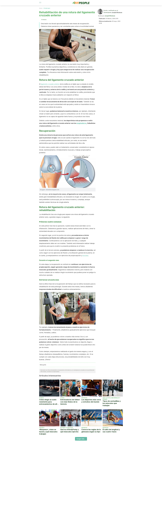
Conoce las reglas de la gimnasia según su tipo (91, 431)
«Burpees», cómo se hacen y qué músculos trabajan (48, 432)
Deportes (84, 397)
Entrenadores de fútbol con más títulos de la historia (70, 402)
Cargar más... (81, 439)
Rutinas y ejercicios (66, 427)
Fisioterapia (47, 8)
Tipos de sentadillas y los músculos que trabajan (112, 403)
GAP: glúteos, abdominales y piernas (111, 398)
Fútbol (62, 397)
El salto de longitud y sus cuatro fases (111, 431)
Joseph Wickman (117, 12)
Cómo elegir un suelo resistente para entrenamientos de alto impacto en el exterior (48, 402)
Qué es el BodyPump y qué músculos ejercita (69, 431)
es (81, 123)
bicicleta (85, 255)
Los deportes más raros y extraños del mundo (91, 401)
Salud (40, 8)
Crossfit (41, 427)
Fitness (41, 397)
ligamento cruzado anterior (50, 84)
